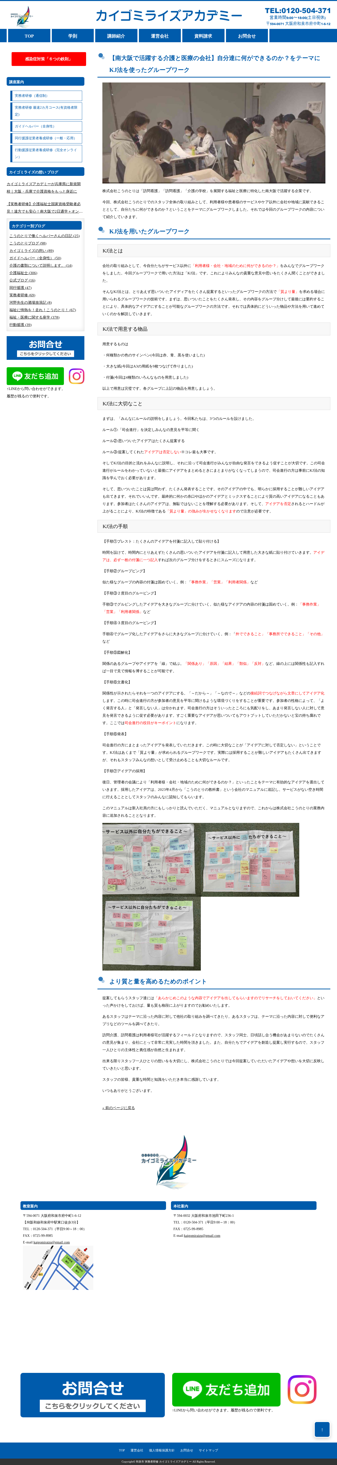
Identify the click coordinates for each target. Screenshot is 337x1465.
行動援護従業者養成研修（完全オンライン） (46, 153)
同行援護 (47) (20, 288)
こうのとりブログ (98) (27, 243)
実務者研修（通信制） (32, 96)
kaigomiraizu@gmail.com (52, 1242)
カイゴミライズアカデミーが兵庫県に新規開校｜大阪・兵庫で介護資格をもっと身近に (44, 187)
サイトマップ (208, 1450)
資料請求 (203, 36)
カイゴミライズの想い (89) (31, 251)
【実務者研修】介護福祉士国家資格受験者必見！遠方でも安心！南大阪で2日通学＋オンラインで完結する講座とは (45, 208)
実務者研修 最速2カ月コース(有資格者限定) (46, 111)
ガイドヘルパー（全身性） (35, 126)
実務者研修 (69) (22, 295)
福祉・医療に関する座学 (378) (34, 317)
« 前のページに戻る (118, 1108)
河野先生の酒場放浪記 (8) (30, 303)
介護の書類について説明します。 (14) (40, 265)
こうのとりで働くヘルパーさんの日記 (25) (44, 236)
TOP (29, 36)
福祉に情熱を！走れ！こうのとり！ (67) (42, 310)
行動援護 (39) (20, 325)
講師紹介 (116, 36)
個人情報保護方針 (162, 1450)
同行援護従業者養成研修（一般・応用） (46, 138)
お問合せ (247, 36)
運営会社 (160, 36)
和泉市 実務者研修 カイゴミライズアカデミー (164, 1461)
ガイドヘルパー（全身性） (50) (35, 258)
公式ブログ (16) (22, 280)
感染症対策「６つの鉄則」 (49, 59)
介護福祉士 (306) (23, 273)
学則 (72, 36)
